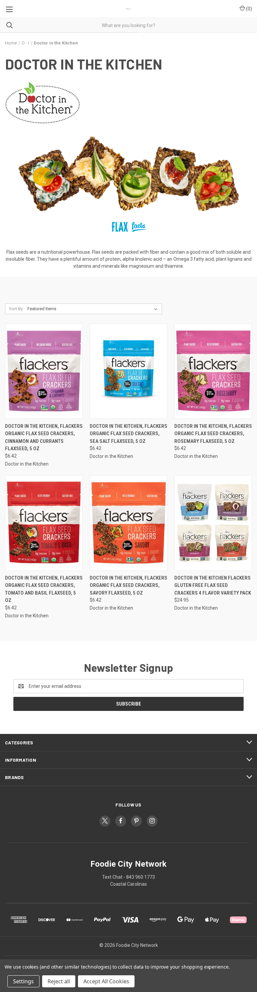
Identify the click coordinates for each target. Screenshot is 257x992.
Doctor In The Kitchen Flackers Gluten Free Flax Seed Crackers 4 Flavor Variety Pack (212, 585)
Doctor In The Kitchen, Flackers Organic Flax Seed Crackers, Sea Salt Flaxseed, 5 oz (128, 433)
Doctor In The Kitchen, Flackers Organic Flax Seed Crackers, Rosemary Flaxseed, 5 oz (213, 433)
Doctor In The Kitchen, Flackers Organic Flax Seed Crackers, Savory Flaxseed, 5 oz (128, 585)
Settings (23, 981)
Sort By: (16, 308)
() (248, 8)
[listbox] (93, 309)
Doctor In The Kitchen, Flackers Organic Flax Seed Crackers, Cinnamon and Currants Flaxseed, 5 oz (44, 437)
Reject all (59, 981)
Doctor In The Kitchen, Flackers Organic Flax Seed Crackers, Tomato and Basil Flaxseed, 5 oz (44, 589)
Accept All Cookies (106, 981)
